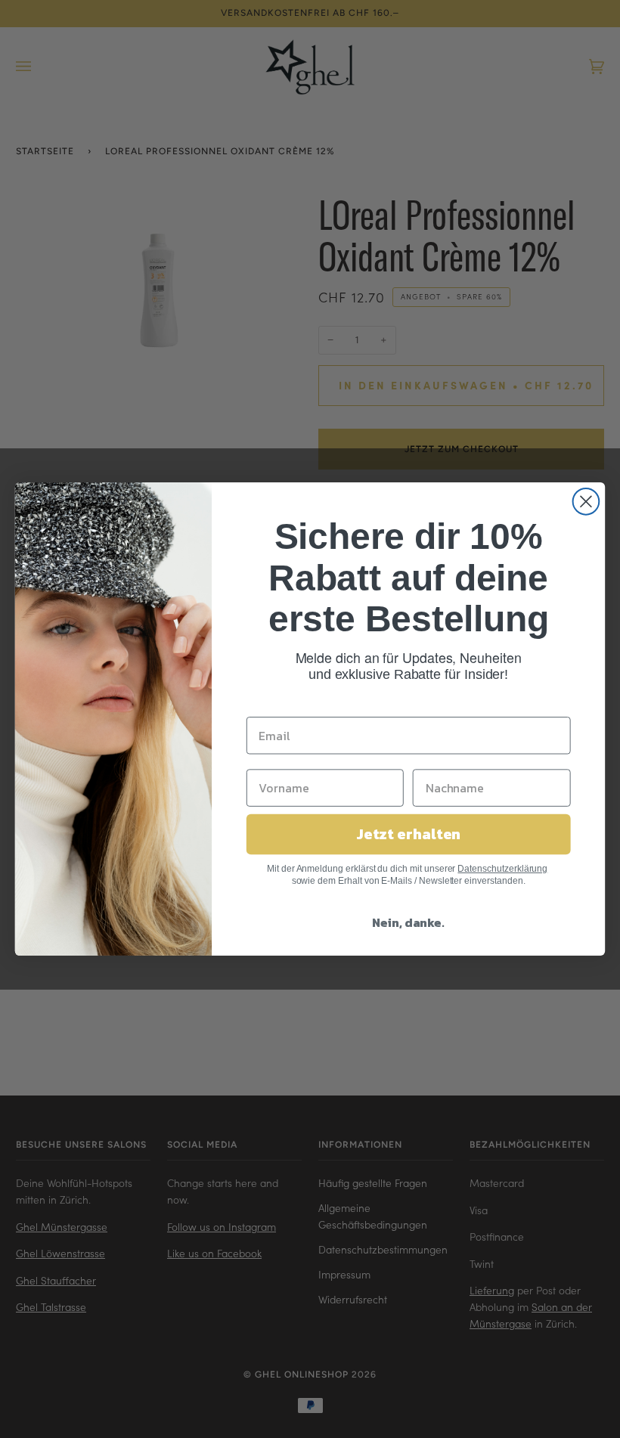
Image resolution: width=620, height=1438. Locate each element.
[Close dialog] (586, 501)
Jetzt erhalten (408, 834)
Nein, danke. (408, 922)
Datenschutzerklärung (502, 868)
